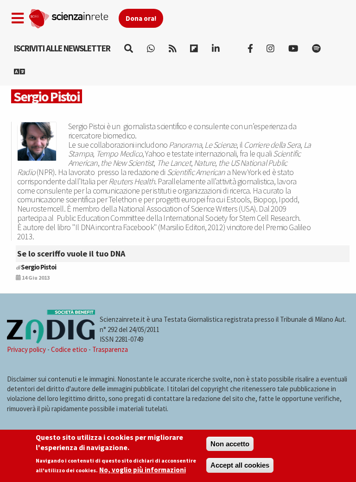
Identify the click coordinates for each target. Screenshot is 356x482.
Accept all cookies (239, 465)
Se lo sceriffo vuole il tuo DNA (71, 253)
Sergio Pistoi (38, 267)
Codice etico (69, 349)
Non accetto (229, 444)
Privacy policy (26, 349)
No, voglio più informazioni (142, 469)
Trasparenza (110, 349)
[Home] (73, 16)
